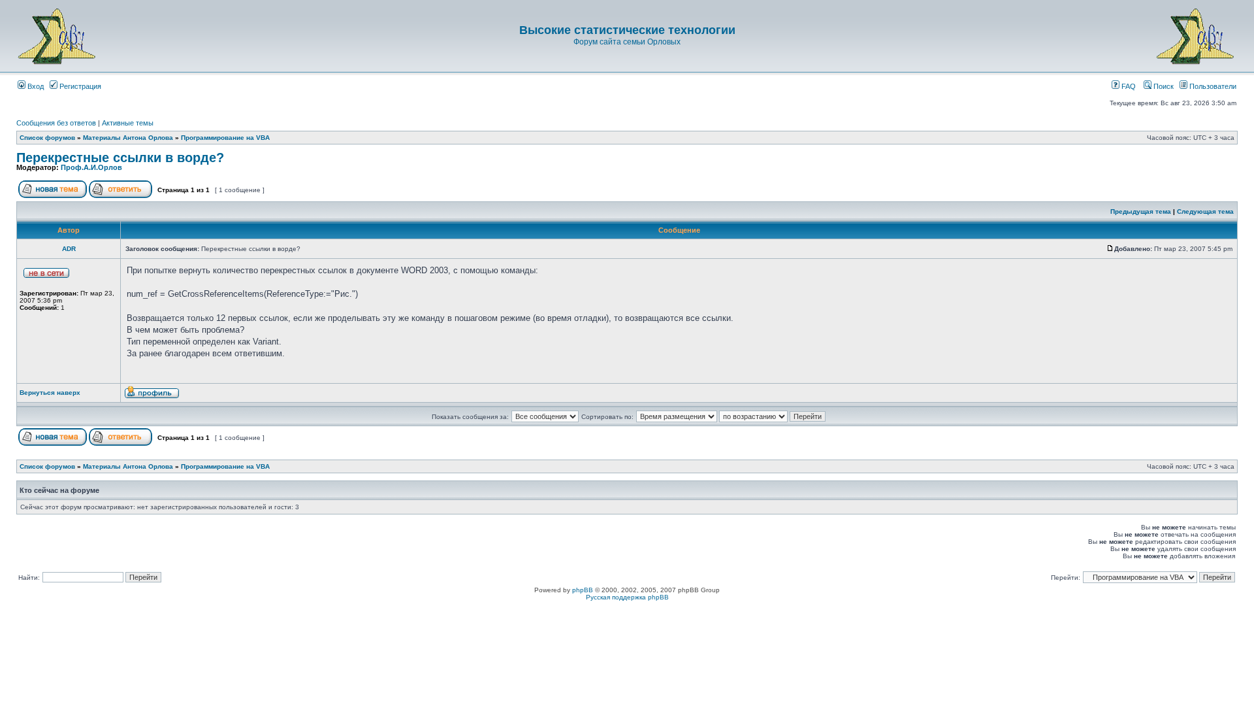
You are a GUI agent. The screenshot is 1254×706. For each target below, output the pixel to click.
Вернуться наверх (50, 392)
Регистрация (79, 86)
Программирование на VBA (225, 137)
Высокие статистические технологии (627, 30)
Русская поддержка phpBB (627, 597)
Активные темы (127, 123)
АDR (69, 248)
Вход (34, 86)
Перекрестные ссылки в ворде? (120, 157)
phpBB (582, 590)
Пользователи (1211, 86)
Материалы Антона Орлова (128, 137)
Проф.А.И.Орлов (91, 167)
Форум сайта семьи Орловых (627, 41)
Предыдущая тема (1140, 211)
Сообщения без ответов (56, 123)
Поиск (1162, 86)
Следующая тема (1205, 211)
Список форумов (47, 137)
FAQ (1127, 86)
